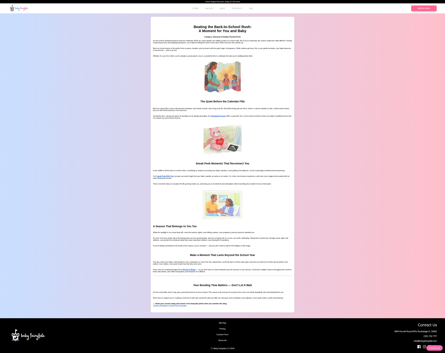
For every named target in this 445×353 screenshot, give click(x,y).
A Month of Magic (188, 270)
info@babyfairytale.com (425, 341)
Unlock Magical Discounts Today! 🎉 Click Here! (222, 2)
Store (195, 8)
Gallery (209, 8)
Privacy (222, 328)
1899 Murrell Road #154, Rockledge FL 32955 (415, 331)
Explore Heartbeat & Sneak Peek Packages (170, 306)
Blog (222, 8)
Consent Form (222, 334)
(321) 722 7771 (430, 336)
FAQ (251, 8)
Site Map (222, 323)
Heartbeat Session (218, 116)
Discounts (237, 8)
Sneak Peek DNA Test (165, 176)
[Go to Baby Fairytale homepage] (19, 8)
